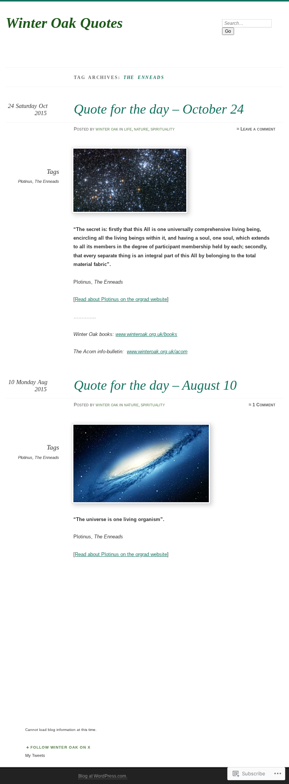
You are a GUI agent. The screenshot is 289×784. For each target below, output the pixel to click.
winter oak (107, 129)
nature (141, 129)
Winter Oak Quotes (64, 23)
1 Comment (263, 404)
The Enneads (47, 181)
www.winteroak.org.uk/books (146, 334)
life (128, 129)
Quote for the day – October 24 (159, 109)
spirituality (163, 129)
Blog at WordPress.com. (102, 776)
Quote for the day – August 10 (155, 385)
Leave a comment (257, 129)
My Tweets (35, 755)
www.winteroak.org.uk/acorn (157, 351)
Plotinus (25, 181)
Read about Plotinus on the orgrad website (121, 299)
